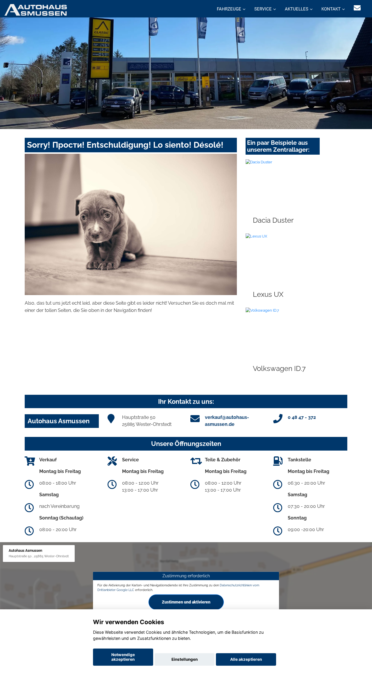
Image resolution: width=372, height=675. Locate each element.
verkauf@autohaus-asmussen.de (227, 421)
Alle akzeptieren (246, 659)
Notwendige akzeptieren (123, 657)
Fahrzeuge (229, 9)
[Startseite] (35, 9)
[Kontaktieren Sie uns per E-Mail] (357, 8)
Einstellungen (184, 659)
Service (263, 9)
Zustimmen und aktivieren (186, 602)
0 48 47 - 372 (302, 417)
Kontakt (331, 9)
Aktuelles (296, 9)
